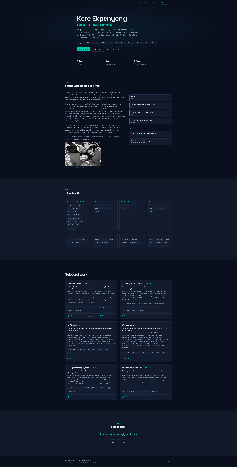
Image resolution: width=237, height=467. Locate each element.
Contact (155, 3)
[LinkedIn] (113, 49)
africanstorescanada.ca (77, 316)
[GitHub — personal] (108, 49)
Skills (140, 3)
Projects (147, 3)
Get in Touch (98, 49)
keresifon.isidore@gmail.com (118, 434)
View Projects (83, 49)
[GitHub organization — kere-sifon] (118, 49)
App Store (93, 316)
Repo (103, 316)
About (134, 3)
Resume (164, 3)
